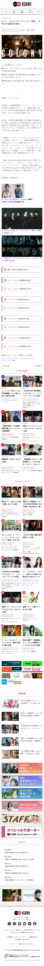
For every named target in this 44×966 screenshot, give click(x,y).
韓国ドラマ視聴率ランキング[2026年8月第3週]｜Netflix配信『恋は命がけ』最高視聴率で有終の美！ (32, 504)
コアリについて (7, 930)
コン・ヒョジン (33, 618)
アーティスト (15, 30)
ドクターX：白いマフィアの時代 (31, 548)
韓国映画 (16, 472)
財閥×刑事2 (16, 437)
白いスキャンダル (27, 585)
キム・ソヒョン (27, 583)
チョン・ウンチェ (6, 437)
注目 (4, 434)
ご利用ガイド (18, 930)
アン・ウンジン (6, 514)
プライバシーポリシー (21, 937)
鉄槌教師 (33, 470)
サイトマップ (12, 944)
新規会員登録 (28, 930)
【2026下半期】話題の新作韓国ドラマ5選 (32, 536)
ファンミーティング (7, 550)
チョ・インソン (17, 470)
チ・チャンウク (30, 358)
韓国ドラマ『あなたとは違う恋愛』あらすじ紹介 (11, 503)
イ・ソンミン (5, 546)
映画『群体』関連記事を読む (18, 270)
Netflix (25, 437)
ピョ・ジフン (13, 548)
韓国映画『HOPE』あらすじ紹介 (11, 460)
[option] (12, 895)
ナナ (13, 653)
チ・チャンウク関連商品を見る (19, 308)
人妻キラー (26, 620)
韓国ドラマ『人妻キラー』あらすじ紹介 (32, 608)
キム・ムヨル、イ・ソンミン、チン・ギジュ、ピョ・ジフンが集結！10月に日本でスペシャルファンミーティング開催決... (11, 537)
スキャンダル (38, 402)
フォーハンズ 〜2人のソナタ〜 (31, 440)
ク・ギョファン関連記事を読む (19, 319)
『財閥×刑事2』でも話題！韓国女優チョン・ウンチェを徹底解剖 (11, 428)
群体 (14, 360)
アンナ (25, 513)
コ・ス (13, 358)
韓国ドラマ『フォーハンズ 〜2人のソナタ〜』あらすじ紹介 (32, 428)
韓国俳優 (39, 470)
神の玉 (37, 553)
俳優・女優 (30, 30)
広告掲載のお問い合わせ (27, 932)
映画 (22, 30)
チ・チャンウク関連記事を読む (19, 299)
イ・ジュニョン (38, 437)
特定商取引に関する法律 (22, 939)
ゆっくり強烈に (27, 551)
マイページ (37, 930)
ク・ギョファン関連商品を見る (19, 327)
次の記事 (38, 366)
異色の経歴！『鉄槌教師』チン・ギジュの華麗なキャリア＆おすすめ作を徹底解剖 (32, 642)
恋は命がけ (31, 513)
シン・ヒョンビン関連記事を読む (19, 338)
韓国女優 (4, 439)
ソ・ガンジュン (15, 514)
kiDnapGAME (26, 546)
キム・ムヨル (26, 470)
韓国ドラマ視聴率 (27, 514)
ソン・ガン (26, 439)
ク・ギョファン (6, 358)
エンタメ (5, 30)
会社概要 (9, 937)
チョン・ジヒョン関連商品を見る (19, 289)
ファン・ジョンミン (7, 472)
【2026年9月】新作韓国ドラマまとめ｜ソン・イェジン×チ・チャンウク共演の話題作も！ (32, 393)
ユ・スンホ (5, 402)
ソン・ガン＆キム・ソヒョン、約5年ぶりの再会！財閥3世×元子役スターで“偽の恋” (32, 574)
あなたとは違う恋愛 (28, 402)
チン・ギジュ (5, 548)
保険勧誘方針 (33, 937)
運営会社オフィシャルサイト (27, 944)
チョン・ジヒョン (6, 360)
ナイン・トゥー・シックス (30, 550)
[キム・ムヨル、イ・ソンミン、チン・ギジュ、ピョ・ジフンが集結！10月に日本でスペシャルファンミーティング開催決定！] (11, 525)
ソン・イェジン (14, 651)
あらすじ (30, 437)
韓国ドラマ (26, 407)
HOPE (4, 470)
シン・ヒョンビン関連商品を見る (19, 346)
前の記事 (6, 366)
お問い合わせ (14, 932)
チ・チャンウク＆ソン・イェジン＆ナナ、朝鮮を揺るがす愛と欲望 (11, 642)
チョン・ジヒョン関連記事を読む (19, 280)
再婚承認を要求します (29, 553)
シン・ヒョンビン (20, 358)
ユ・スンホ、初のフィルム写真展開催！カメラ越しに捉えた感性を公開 (11, 393)
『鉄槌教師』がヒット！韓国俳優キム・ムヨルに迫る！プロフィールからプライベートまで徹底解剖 (32, 461)
